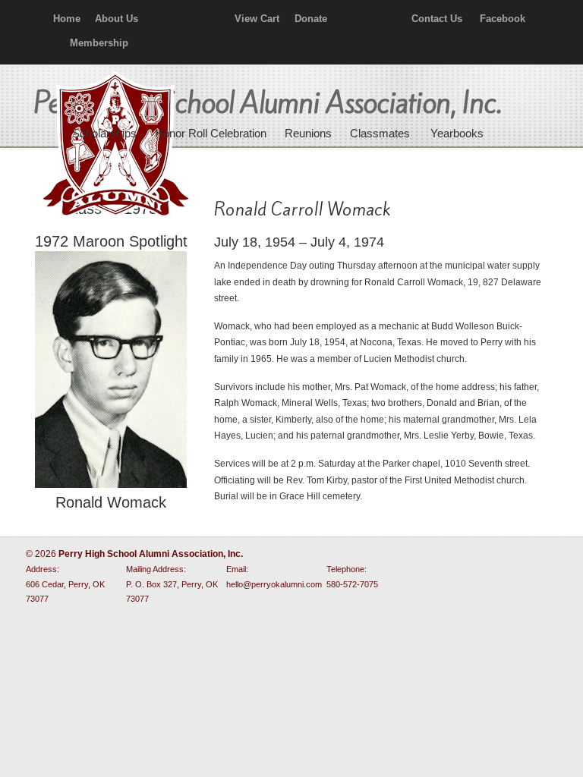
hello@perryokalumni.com (274, 584)
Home (66, 18)
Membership (99, 43)
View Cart (257, 18)
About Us (116, 18)
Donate (311, 18)
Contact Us (436, 18)
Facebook (502, 18)
